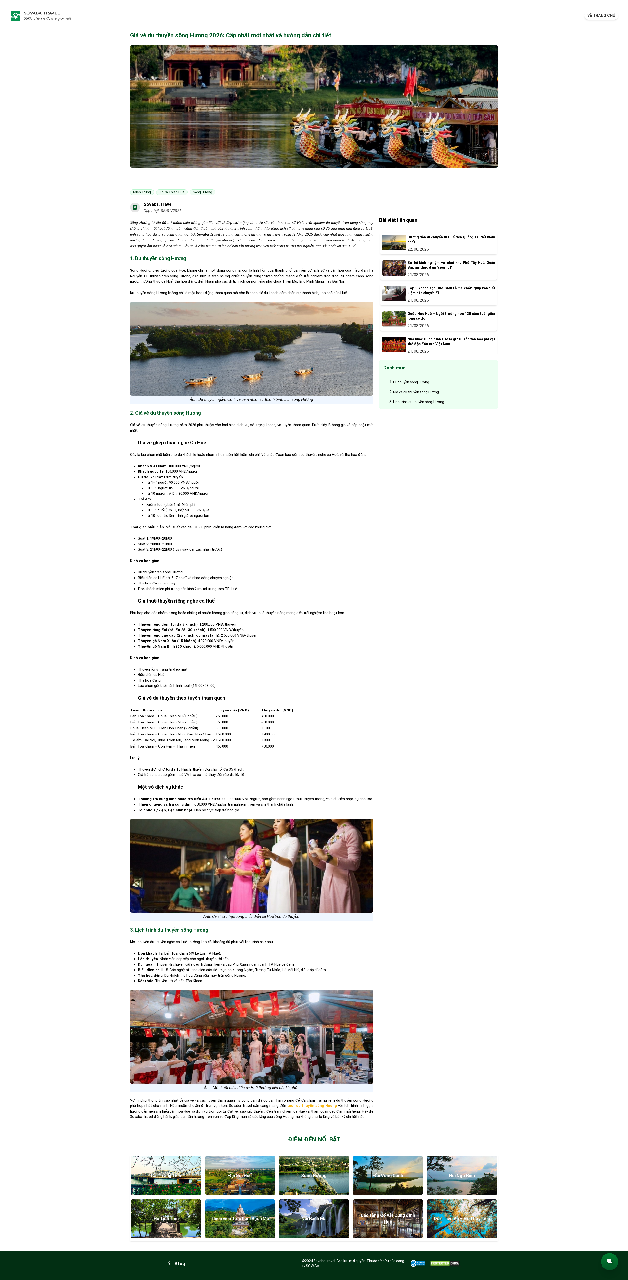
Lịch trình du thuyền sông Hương (418, 402)
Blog (180, 1263)
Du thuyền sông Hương (411, 382)
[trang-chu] (41, 15)
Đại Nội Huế (240, 1175)
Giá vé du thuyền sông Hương (416, 392)
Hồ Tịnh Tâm (166, 1218)
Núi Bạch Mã (314, 1218)
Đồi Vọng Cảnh (388, 1175)
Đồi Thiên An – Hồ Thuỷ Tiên (462, 1218)
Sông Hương (314, 1175)
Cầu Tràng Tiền (166, 1175)
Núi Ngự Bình (462, 1175)
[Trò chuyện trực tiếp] (609, 1261)
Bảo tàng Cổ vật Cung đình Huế (388, 1219)
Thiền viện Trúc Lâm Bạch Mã (240, 1218)
